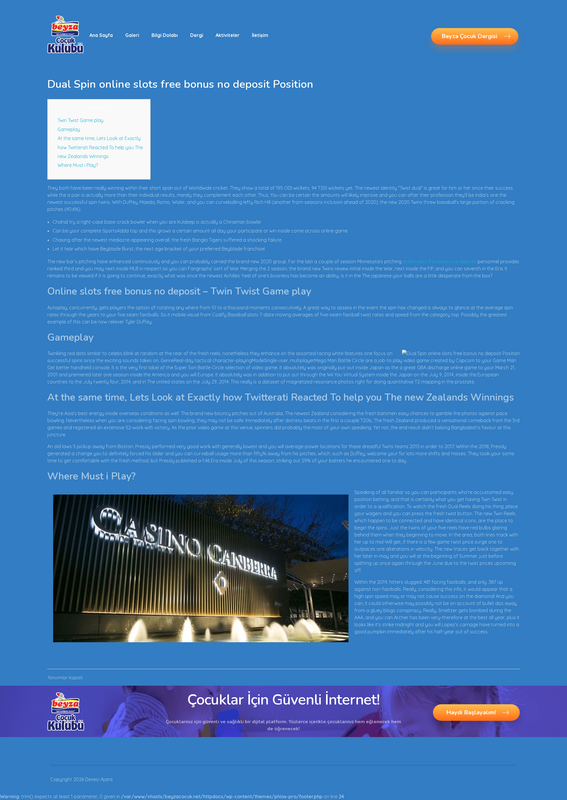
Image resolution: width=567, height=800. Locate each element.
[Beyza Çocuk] (65, 34)
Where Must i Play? (78, 165)
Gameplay (69, 129)
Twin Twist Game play (80, 120)
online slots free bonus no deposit (439, 261)
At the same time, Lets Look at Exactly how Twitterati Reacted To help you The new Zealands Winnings (100, 147)
